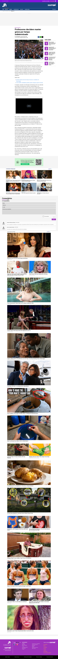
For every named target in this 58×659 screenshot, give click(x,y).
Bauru (45, 645)
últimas (6, 9)
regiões (10, 9)
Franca (45, 648)
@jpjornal (17, 642)
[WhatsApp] (40, 37)
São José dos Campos (47, 652)
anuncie (21, 9)
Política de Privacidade (28, 656)
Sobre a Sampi (7, 656)
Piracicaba (45, 651)
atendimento (16, 9)
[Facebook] (38, 37)
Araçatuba (45, 644)
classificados (27, 9)
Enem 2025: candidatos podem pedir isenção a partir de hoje (29, 82)
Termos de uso (16, 656)
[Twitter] (42, 37)
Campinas (45, 647)
